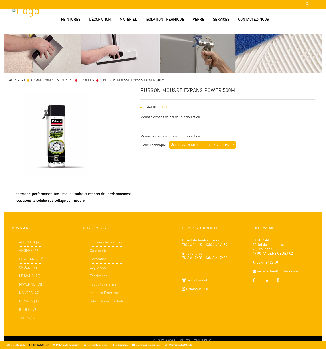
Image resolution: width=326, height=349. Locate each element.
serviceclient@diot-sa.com (277, 271)
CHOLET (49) (29, 268)
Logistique (98, 268)
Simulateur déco (97, 345)
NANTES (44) (29, 293)
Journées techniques (106, 242)
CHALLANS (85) (31, 259)
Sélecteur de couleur (148, 345)
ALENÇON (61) (30, 242)
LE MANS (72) (29, 276)
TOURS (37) (28, 318)
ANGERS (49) (29, 251)
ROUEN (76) (28, 310)
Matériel (128, 20)
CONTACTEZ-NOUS (253, 20)
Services (221, 20)
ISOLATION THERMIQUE (165, 20)
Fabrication (98, 276)
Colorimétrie (99, 251)
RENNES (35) (29, 301)
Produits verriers (103, 284)
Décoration (98, 259)
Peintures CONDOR (180, 345)
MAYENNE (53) (30, 284)
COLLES (88, 80)
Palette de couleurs (67, 345)
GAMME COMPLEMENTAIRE (52, 80)
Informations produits (107, 301)
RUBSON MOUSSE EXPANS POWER (204, 145)
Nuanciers (121, 345)
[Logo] (31, 26)
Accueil (18, 80)
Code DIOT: (151, 107)
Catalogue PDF (197, 289)
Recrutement (196, 280)
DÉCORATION (100, 20)
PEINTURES (70, 20)
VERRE (198, 20)
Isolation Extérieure (105, 293)
